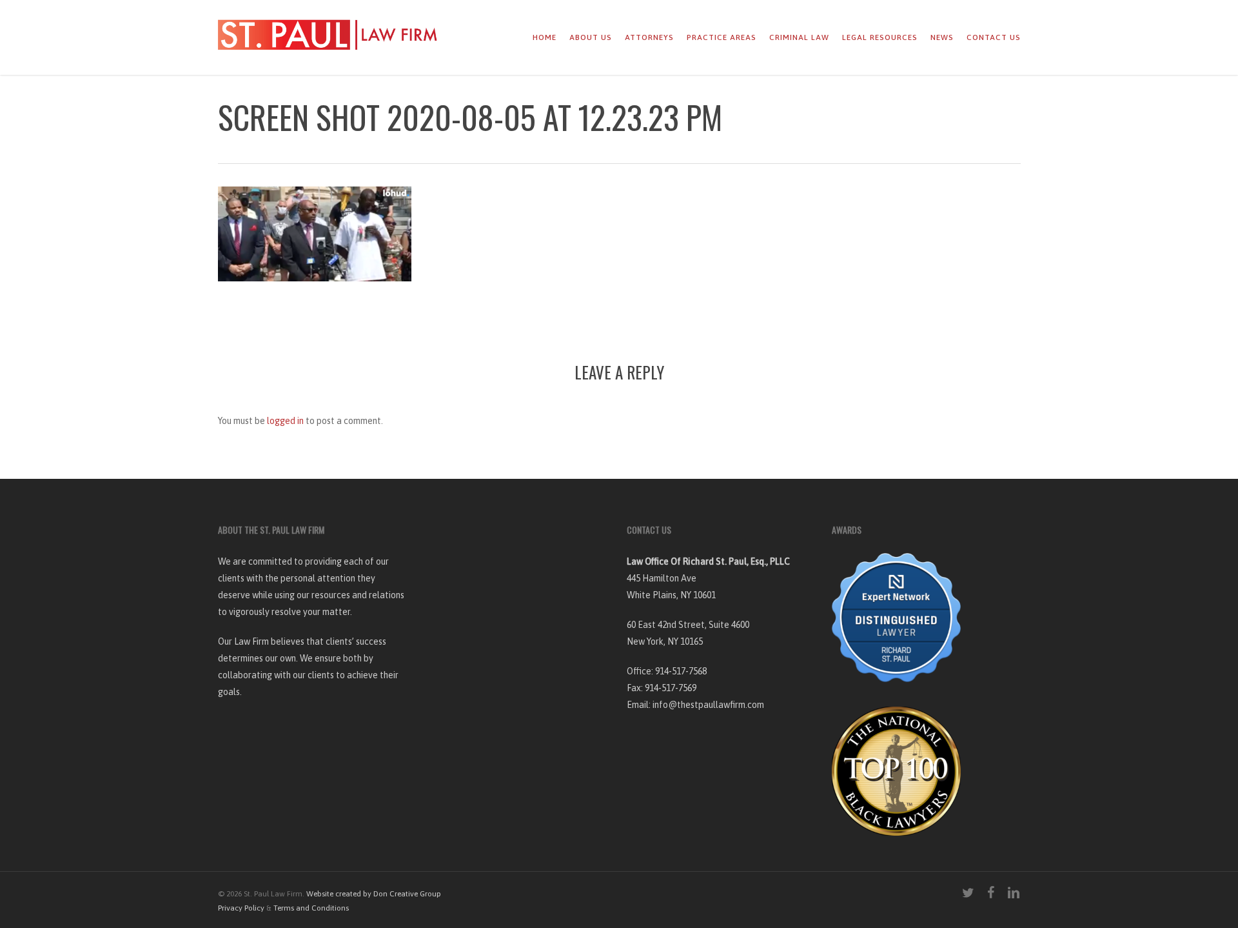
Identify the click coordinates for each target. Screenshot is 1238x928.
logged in (285, 421)
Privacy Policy (241, 908)
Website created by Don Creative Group (373, 893)
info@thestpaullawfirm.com (708, 705)
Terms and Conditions (311, 908)
